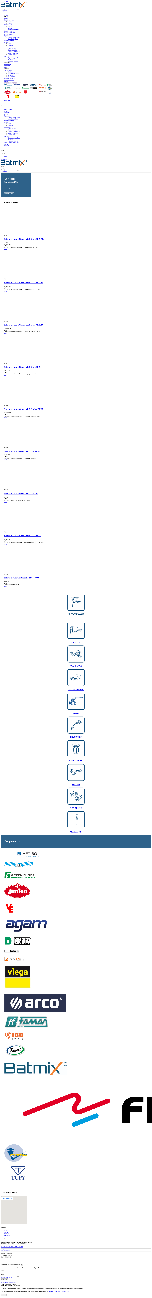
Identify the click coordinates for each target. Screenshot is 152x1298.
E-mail (2, 1270)
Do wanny (11, 75)
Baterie (6, 18)
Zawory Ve (7, 47)
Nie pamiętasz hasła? (6, 1277)
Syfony (6, 42)
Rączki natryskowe (13, 39)
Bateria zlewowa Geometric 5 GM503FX (22, 367)
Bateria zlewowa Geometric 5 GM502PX (22, 535)
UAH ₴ (6, 156)
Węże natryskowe (13, 61)
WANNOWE (76, 666)
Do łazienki (7, 64)
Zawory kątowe (12, 54)
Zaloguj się (4, 159)
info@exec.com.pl (6, 1250)
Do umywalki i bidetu (14, 73)
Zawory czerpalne (13, 53)
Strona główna (8, 109)
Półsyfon (10, 45)
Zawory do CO (12, 48)
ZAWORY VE (76, 808)
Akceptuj (3, 1294)
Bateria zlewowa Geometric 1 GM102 (21, 493)
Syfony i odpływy (9, 70)
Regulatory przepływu (14, 58)
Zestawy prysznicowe (14, 37)
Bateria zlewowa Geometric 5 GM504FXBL (23, 282)
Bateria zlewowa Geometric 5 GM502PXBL (23, 409)
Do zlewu (10, 72)
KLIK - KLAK (76, 761)
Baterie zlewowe (9, 24)
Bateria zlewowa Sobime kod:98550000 (21, 578)
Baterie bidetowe (9, 34)
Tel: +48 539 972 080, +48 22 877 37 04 (12, 1247)
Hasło (2, 1274)
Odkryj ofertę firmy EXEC (11, 142)
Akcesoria (7, 56)
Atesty (6, 144)
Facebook (7, 1235)
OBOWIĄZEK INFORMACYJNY (59, 1291)
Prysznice (7, 35)
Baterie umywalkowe (10, 20)
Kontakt (6, 145)
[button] (7, 17)
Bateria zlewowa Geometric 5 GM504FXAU (24, 325)
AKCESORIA (76, 832)
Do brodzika (11, 76)
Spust (9, 43)
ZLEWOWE (76, 642)
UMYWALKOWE (76, 614)
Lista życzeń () (5, 1)
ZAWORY (76, 713)
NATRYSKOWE (76, 689)
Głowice (10, 59)
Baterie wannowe (9, 31)
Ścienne (10, 21)
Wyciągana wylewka (13, 29)
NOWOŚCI (7, 112)
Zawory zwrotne (12, 50)
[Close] (1, 105)
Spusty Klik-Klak (9, 40)
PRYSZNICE (76, 737)
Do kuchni (7, 65)
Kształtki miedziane (9, 78)
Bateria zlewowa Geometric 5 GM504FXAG (24, 239)
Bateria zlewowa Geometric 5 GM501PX (22, 451)
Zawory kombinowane (14, 51)
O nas (5, 111)
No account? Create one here (9, 1282)
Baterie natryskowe (9, 32)
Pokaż (5, 249)
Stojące (10, 23)
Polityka (6, 1233)
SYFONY (76, 784)
